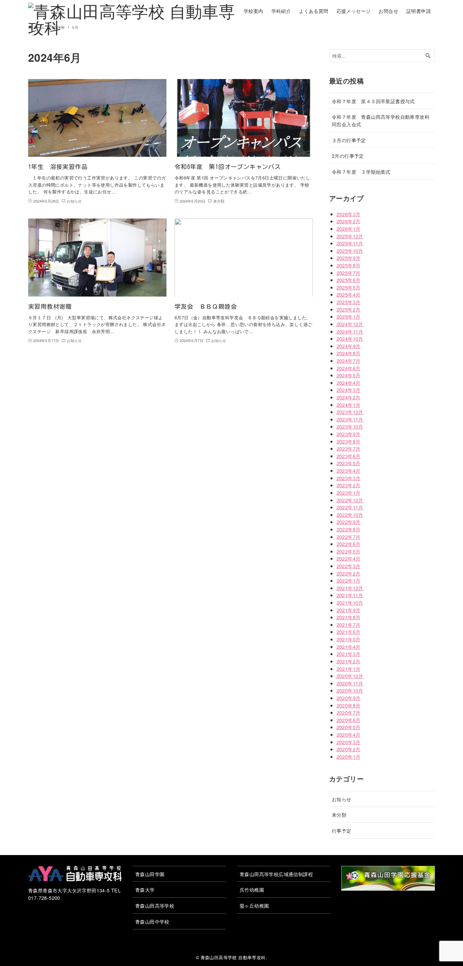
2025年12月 (350, 236)
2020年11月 (350, 683)
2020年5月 (349, 727)
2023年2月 (349, 485)
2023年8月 (349, 441)
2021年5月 (349, 639)
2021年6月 (349, 631)
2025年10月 (350, 250)
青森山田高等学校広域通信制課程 (276, 873)
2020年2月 (349, 749)
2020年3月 (349, 741)
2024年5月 (349, 375)
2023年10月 (350, 426)
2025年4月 (349, 294)
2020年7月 (349, 712)
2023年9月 (349, 433)
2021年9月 (349, 609)
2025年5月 (349, 287)
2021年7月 (349, 624)
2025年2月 (349, 309)
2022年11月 (350, 507)
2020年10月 (350, 690)
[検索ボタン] (428, 55)
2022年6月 (349, 543)
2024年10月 (350, 338)
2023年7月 (349, 448)
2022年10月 (350, 514)
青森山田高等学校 (154, 905)
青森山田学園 (149, 873)
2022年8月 (349, 529)
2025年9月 (349, 257)
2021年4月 (349, 646)
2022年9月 (349, 521)
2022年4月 (349, 558)
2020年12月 (350, 675)
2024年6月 (349, 368)
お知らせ (341, 798)
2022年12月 (350, 500)
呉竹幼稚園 (252, 889)
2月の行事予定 (348, 155)
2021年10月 (350, 602)
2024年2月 (349, 397)
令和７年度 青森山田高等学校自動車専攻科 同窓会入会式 (383, 120)
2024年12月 (350, 323)
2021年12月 (350, 587)
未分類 (339, 814)
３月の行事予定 (349, 140)
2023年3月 (349, 477)
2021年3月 (349, 653)
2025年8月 (349, 265)
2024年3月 (349, 389)
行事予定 (341, 830)
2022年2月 (349, 573)
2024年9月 (349, 345)
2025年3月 (349, 301)
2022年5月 (349, 551)
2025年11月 (350, 243)
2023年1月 (349, 492)
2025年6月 (349, 279)
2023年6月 (349, 455)
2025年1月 (349, 316)
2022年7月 (349, 536)
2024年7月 (349, 360)
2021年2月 (349, 661)
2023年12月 (350, 411)
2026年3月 (349, 213)
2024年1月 (349, 404)
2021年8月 (349, 617)
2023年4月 (349, 470)
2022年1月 (349, 580)
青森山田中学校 (152, 921)
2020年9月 (349, 697)
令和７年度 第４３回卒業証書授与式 (373, 101)
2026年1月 (349, 228)
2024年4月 (349, 382)
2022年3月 (349, 565)
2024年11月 (350, 331)
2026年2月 (349, 221)
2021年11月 (350, 595)
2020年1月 (349, 756)
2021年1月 (349, 668)
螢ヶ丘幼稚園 (254, 905)
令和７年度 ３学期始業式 (361, 171)
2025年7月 (349, 272)
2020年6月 (349, 719)
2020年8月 (349, 705)
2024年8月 (349, 353)
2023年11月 (350, 419)
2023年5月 (349, 463)
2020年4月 (349, 734)
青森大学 (145, 889)
